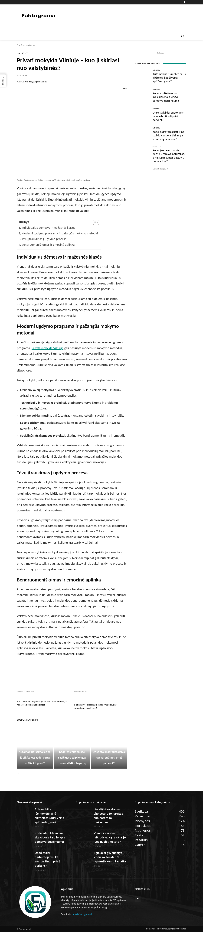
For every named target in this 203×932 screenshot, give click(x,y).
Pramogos (157, 146)
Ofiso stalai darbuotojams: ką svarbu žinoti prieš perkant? (109, 758)
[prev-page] (19, 774)
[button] (182, 36)
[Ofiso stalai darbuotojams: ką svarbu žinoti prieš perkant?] (142, 115)
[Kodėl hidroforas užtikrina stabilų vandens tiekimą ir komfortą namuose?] (142, 134)
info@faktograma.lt (83, 914)
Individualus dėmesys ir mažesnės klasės (48, 228)
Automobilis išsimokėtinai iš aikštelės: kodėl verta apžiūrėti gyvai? (35, 758)
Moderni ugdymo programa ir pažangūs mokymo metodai (60, 233)
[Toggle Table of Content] (94, 222)
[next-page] (24, 774)
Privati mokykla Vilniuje (47, 348)
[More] (97, 96)
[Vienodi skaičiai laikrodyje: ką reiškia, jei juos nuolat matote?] (83, 836)
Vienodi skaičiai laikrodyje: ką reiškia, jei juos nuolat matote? (110, 837)
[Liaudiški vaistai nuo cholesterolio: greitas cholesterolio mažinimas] (83, 812)
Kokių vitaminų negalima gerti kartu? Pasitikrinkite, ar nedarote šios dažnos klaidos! (42, 703)
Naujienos (30, 45)
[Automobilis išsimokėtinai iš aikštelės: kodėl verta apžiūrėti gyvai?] (142, 76)
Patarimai (34, 746)
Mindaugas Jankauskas (36, 82)
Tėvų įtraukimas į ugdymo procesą (44, 239)
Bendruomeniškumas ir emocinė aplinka (48, 245)
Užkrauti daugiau (159, 169)
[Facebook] (184, 2)
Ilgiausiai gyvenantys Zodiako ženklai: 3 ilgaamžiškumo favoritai (110, 857)
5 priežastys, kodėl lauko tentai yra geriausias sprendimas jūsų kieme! (95, 706)
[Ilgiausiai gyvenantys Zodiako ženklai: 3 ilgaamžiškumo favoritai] (83, 856)
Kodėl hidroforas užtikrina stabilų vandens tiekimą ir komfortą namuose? (168, 136)
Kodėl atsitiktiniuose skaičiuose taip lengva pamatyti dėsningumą (72, 758)
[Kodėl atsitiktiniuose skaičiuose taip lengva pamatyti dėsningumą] (142, 95)
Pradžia (20, 45)
